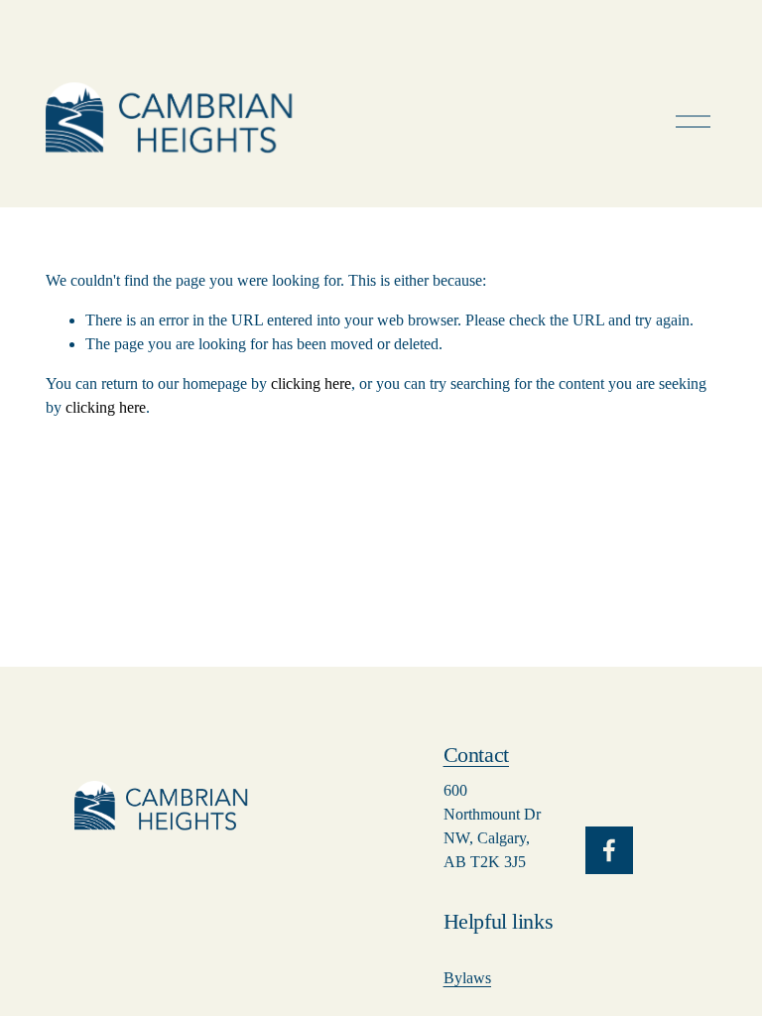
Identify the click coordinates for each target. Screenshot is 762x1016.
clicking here (311, 383)
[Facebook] (609, 850)
